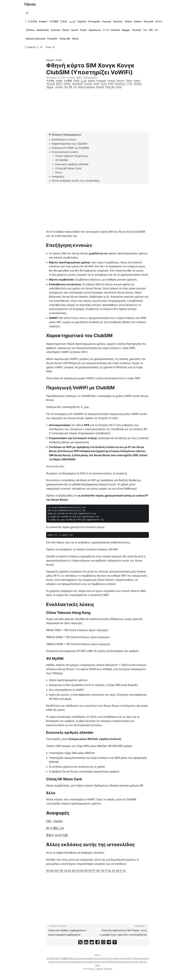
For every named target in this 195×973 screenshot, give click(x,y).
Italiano (138, 21)
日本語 (63, 21)
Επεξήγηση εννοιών (64, 139)
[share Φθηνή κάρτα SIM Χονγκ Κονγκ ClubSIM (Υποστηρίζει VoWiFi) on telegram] (109, 942)
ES (82, 870)
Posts (59, 60)
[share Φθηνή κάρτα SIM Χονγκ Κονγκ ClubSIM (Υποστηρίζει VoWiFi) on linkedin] (86, 942)
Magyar (126, 30)
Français (106, 21)
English (43, 21)
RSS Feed (108, 969)
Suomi (74, 30)
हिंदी (151, 30)
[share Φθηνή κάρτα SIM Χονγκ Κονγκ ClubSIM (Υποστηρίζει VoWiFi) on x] (80, 942)
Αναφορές (58, 176)
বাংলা (156, 30)
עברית (106, 30)
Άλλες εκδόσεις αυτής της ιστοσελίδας (76, 180)
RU (69, 870)
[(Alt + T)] (27, 13)
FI (121, 870)
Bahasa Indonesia (35, 38)
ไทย (145, 30)
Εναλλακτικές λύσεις (65, 151)
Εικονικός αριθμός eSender (72, 164)
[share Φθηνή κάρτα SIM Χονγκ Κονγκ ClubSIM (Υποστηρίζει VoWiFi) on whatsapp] (103, 942)
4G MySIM (61, 160)
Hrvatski (136, 30)
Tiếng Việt (64, 38)
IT (106, 870)
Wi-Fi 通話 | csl (55, 828)
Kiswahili (52, 38)
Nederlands (42, 30)
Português (94, 21)
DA (117, 870)
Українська (95, 30)
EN (52, 870)
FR (90, 870)
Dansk (65, 30)
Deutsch (117, 21)
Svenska (55, 30)
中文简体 (32, 21)
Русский (148, 21)
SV (113, 870)
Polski (83, 30)
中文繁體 (53, 21)
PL (124, 870)
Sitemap (99, 969)
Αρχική (50, 60)
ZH (48, 870)
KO (74, 870)
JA (65, 870)
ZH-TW (59, 870)
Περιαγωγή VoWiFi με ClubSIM (70, 147)
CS (78, 870)
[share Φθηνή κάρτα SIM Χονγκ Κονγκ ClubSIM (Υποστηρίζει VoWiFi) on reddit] (92, 942)
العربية (72, 21)
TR (102, 870)
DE (98, 870)
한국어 (158, 21)
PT (94, 870)
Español (82, 21)
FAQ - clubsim (54, 821)
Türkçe (128, 21)
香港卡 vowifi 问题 (57, 835)
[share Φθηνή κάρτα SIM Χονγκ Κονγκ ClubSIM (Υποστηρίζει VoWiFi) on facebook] (97, 942)
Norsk (75, 38)
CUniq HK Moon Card (68, 168)
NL (109, 870)
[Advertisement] (97, 112)
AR (86, 870)
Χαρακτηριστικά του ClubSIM (69, 143)
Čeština (30, 30)
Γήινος (30, 4)
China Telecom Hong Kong (71, 155)
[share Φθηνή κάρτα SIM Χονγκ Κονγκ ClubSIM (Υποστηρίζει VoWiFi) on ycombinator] (114, 942)
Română (115, 30)
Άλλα (58, 172)
